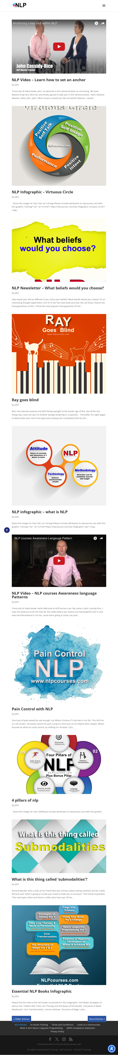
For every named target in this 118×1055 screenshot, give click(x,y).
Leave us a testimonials (88, 1024)
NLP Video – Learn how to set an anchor (49, 79)
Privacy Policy (57, 1031)
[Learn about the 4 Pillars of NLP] (59, 764)
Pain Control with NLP (32, 708)
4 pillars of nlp (25, 800)
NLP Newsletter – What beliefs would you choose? (58, 288)
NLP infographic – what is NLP (39, 511)
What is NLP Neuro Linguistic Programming (41, 1028)
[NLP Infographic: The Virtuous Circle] (59, 146)
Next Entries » (97, 1019)
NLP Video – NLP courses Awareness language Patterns (54, 595)
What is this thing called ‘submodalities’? (49, 879)
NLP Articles (21, 1024)
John (17, 84)
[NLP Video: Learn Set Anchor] (59, 47)
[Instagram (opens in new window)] (64, 1039)
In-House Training (39, 1024)
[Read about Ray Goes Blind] (59, 354)
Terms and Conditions (62, 1024)
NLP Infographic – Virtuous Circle (42, 192)
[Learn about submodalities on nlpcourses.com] (59, 846)
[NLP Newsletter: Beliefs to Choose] (59, 250)
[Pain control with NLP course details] (59, 663)
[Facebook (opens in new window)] (50, 1039)
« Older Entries (21, 1019)
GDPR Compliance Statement (80, 1028)
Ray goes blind (25, 399)
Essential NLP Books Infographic (42, 991)
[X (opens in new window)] (57, 1039)
